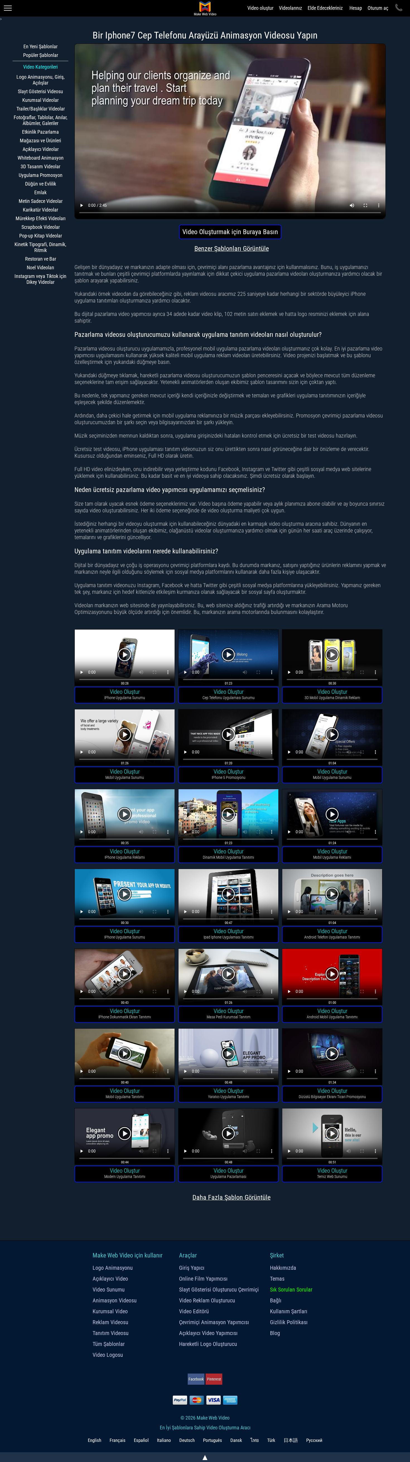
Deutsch (187, 1440)
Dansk (236, 1440)
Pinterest (214, 1379)
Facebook (196, 1379)
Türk (271, 1440)
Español (141, 1440)
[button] (124, 658)
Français (118, 1440)
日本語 (291, 1440)
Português (212, 1440)
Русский (314, 1440)
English (94, 1440)
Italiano (164, 1440)
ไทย (254, 1440)
